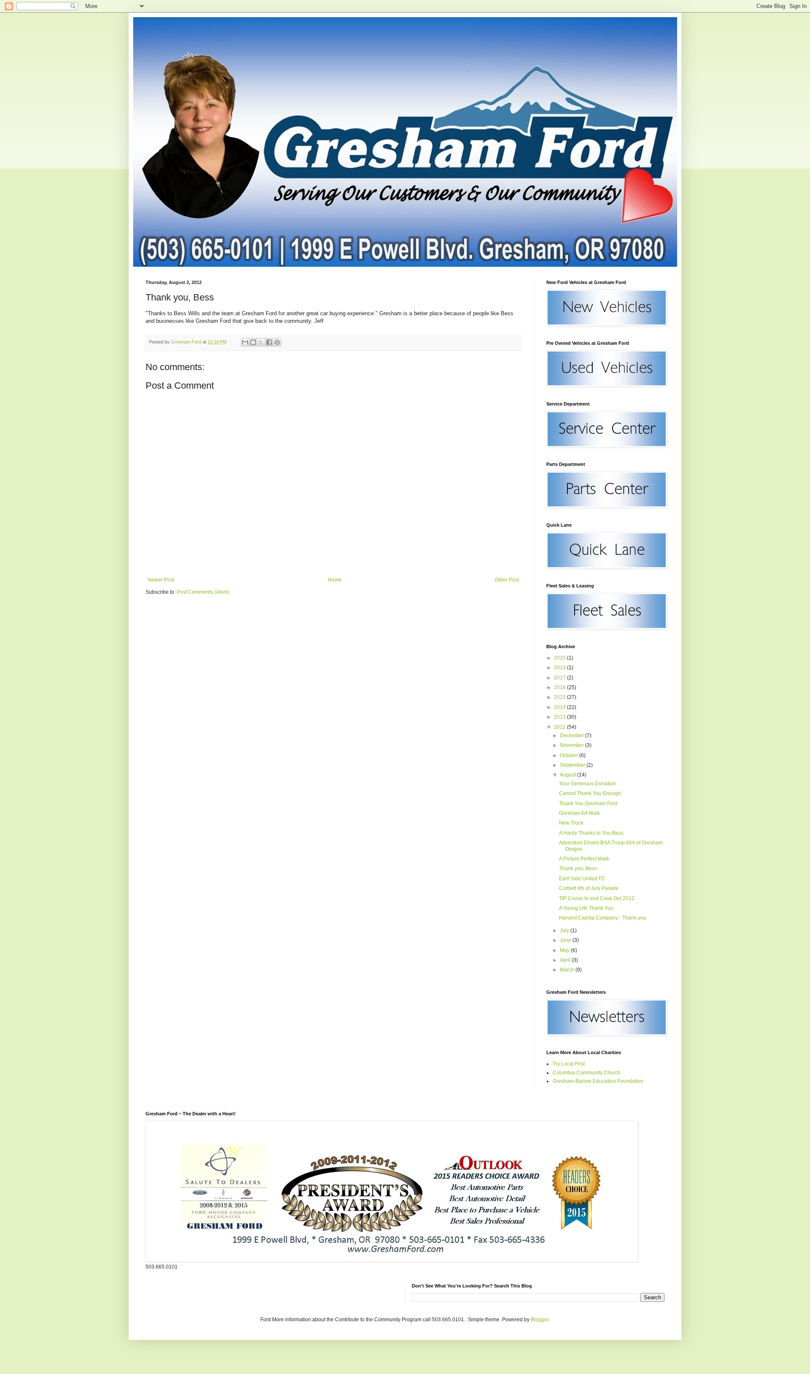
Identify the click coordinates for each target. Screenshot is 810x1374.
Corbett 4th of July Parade (588, 888)
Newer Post (161, 580)
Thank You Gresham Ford (588, 803)
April (566, 960)
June (566, 940)
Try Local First (569, 1064)
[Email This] (245, 342)
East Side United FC (582, 879)
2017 (560, 678)
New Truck (571, 823)
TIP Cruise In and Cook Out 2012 (596, 898)
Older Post (507, 580)
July (565, 930)
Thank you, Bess (578, 868)
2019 (560, 668)
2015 (560, 697)
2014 (560, 707)
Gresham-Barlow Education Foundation (598, 1081)
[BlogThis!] (253, 342)
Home (335, 580)
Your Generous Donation (587, 784)
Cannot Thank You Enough (590, 793)
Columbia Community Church (587, 1073)
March (567, 970)
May (565, 950)
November (572, 745)
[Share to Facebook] (269, 342)
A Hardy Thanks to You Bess (591, 833)
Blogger (539, 1320)
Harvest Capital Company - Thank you (602, 918)
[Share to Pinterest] (277, 342)
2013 (560, 717)
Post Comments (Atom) (203, 592)
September (573, 765)
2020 (560, 658)
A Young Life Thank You (586, 908)
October (569, 755)
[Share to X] (261, 342)
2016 (560, 687)
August (568, 775)
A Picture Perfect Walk (584, 859)
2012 (560, 727)
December (572, 735)
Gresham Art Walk (579, 813)
